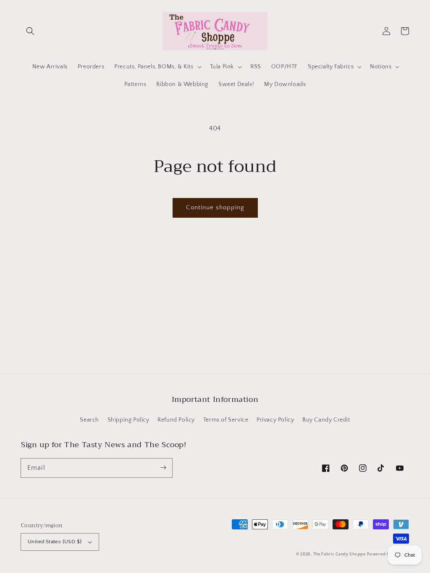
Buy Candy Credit (326, 420)
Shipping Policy (128, 420)
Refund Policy (176, 420)
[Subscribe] (163, 467)
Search (89, 420)
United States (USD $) (54, 541)
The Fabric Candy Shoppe (339, 554)
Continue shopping (215, 207)
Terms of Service (226, 420)
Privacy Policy (275, 420)
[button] (30, 31)
